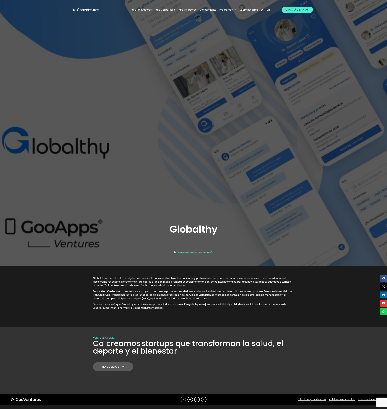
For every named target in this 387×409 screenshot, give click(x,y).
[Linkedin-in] (183, 399)
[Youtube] (190, 399)
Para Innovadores (141, 9)
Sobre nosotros (249, 9)
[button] (383, 278)
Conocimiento (208, 9)
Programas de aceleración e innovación (195, 252)
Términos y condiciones (312, 399)
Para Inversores (187, 9)
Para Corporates (165, 9)
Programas (226, 9)
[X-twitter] (204, 399)
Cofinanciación (367, 399)
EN (268, 9)
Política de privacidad (342, 399)
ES (262, 9)
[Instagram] (197, 399)
